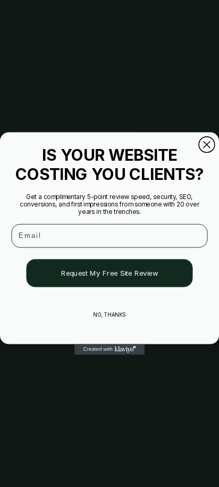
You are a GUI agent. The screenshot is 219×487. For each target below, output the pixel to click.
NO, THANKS (109, 314)
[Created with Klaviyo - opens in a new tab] (109, 349)
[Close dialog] (207, 145)
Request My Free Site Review (109, 273)
